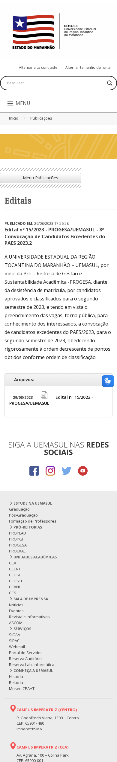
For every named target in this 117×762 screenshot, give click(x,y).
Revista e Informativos (29, 616)
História (16, 676)
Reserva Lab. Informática (31, 664)
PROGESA (18, 545)
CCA (12, 563)
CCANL (15, 587)
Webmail (17, 646)
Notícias (16, 604)
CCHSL (15, 575)
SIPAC (14, 640)
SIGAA (14, 634)
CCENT (15, 569)
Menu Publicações (40, 178)
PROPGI (16, 539)
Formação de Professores (32, 521)
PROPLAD (17, 533)
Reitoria (16, 682)
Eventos (16, 610)
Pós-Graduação (23, 515)
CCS (12, 592)
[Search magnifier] (110, 83)
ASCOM (15, 622)
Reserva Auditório (25, 658)
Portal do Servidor (25, 652)
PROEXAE (17, 551)
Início (13, 118)
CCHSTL (16, 581)
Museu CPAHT (21, 688)
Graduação (19, 509)
